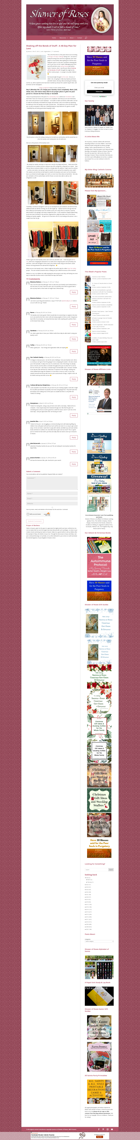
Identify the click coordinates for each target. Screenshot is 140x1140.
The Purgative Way (105, 526)
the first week (64, 77)
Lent (42, 51)
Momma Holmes (35, 282)
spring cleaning (64, 66)
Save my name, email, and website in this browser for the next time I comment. (47, 509)
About (71, 38)
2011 (89, 919)
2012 (89, 917)
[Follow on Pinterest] (103, 1129)
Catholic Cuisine (104, 169)
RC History (102, 528)
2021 (88, 894)
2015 (89, 909)
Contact (79, 38)
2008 (89, 927)
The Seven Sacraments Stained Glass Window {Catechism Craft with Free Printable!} (102, 298)
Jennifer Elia (34, 421)
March (89, 879)
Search (111, 869)
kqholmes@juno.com (67, 301)
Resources (63, 38)
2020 (88, 897)
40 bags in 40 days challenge (55, 56)
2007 (89, 929)
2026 (88, 877)
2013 (89, 914)
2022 (88, 892)
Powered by (95, 96)
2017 (89, 904)
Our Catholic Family (36, 357)
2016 (89, 907)
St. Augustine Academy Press (104, 525)
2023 (88, 889)
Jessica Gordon (35, 458)
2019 (88, 899)
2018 (88, 902)
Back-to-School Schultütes (99, 331)
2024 (88, 887)
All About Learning (108, 519)
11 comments (55, 51)
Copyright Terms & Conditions (99, 1115)
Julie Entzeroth (35, 443)
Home (54, 38)
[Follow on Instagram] (107, 1129)
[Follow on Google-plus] (112, 1129)
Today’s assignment (44, 87)
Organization (47, 51)
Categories (87, 939)
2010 (89, 922)
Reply (74, 292)
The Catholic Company (101, 521)
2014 (89, 912)
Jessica (29, 51)
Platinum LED (95, 526)
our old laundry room (53, 96)
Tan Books (88, 526)
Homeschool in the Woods (98, 523)
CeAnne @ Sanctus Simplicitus (40, 385)
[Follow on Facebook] (99, 1129)
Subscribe (99, 91)
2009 (89, 924)
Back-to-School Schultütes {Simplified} (102, 305)
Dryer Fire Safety (71, 268)
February (90, 882)
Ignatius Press (90, 521)
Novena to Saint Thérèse (98, 277)
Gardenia (33, 330)
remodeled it (68, 96)
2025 (88, 884)
